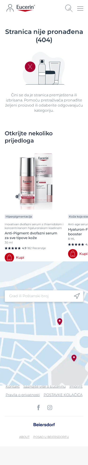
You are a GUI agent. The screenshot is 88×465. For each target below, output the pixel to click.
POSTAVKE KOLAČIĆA (63, 395)
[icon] (77, 296)
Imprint (76, 386)
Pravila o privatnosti (23, 395)
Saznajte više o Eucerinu (44, 386)
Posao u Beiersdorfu (51, 437)
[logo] (26, 8)
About (24, 437)
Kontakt (13, 386)
